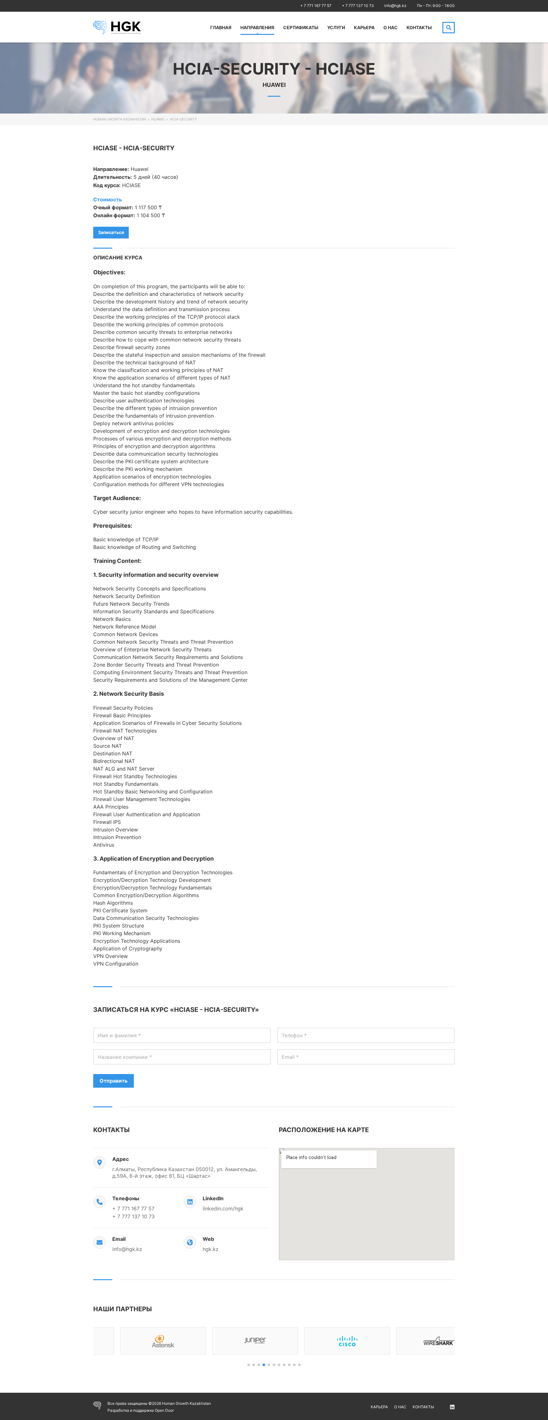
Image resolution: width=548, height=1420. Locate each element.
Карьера (364, 27)
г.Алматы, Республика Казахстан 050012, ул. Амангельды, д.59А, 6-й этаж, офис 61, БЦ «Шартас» (184, 1172)
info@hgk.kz (395, 5)
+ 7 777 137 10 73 (358, 5)
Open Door (164, 1410)
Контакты (419, 27)
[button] (248, 1365)
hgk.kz (211, 1249)
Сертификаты (300, 27)
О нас (390, 27)
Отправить (113, 1081)
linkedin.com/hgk (223, 1208)
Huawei (158, 119)
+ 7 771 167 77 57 (315, 5)
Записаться (111, 232)
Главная (221, 27)
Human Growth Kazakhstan (119, 119)
